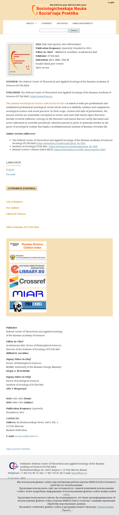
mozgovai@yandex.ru (26, 436)
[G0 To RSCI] (27, 249)
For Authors (13, 207)
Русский (10, 174)
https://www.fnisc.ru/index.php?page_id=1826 (61, 143)
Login (111, 2)
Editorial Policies (16, 213)
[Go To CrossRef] (27, 286)
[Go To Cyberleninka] (27, 311)
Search (74, 30)
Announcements (83, 23)
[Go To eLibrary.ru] (27, 274)
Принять (66, 510)
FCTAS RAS (13, 478)
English (10, 169)
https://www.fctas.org (41, 96)
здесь (66, 494)
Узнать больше (105, 506)
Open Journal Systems (18, 448)
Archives (62, 23)
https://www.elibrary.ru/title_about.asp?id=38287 (80, 149)
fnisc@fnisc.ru (79, 472)
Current (46, 23)
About (30, 23)
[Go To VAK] (27, 261)
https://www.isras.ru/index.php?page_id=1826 (73, 146)
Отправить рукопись (21, 188)
